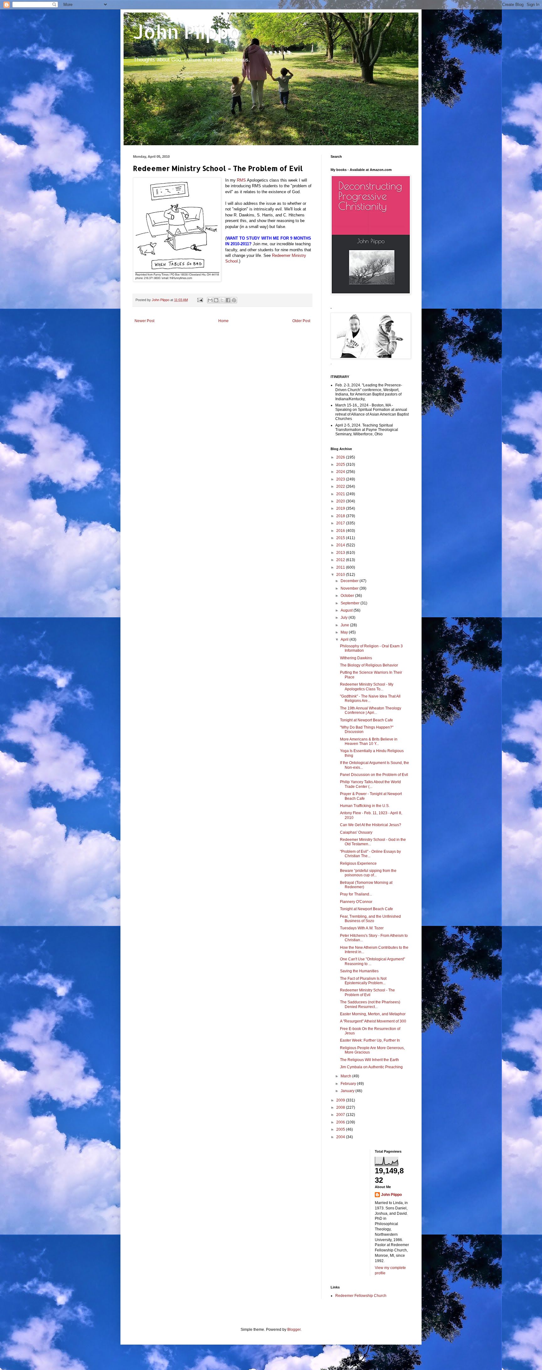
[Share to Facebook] (228, 300)
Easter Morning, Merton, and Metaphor (373, 1014)
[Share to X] (222, 300)
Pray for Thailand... (356, 894)
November (350, 588)
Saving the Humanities (359, 971)
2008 (341, 1107)
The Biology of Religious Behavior (369, 665)
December (350, 581)
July (344, 617)
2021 (341, 494)
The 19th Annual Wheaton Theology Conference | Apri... (370, 710)
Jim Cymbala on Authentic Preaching (371, 1067)
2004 (341, 1137)
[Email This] (210, 300)
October (348, 595)
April (345, 639)
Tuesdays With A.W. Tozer (362, 928)
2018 (341, 516)
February (349, 1083)
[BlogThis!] (216, 300)
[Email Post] (200, 300)
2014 (341, 545)
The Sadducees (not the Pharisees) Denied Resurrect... (370, 1004)
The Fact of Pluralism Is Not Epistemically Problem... (363, 980)
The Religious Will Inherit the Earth (369, 1060)
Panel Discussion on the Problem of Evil (374, 775)
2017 (341, 523)
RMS (241, 180)
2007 (341, 1114)
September (350, 603)
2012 (341, 560)
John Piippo (187, 31)
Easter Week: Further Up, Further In (370, 1040)
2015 (341, 538)
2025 (341, 464)
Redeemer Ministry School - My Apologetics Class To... (366, 686)
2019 (341, 508)
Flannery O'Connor (356, 902)
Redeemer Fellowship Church (360, 1295)
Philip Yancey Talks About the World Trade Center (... (370, 784)
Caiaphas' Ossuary (356, 832)
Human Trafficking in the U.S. (365, 806)
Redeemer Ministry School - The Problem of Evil (367, 992)
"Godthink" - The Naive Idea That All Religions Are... (370, 698)
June (345, 625)
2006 (341, 1122)
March (346, 1076)
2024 (341, 472)
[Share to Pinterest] (234, 300)
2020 (341, 501)
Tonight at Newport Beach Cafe (366, 720)
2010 (341, 574)
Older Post (301, 321)
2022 (341, 486)
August (347, 610)
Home (223, 321)
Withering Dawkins (356, 658)
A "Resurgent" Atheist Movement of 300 (373, 1021)
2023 (341, 479)
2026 (341, 457)
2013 (341, 552)
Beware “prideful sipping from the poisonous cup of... (368, 872)
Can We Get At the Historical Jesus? (370, 825)
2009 (341, 1100)
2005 (341, 1129)
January (348, 1091)
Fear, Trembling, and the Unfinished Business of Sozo (370, 918)
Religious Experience (358, 863)
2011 (341, 567)
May (345, 632)
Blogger (293, 1329)
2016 (341, 530)
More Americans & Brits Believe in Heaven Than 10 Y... (368, 741)
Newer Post (144, 321)
